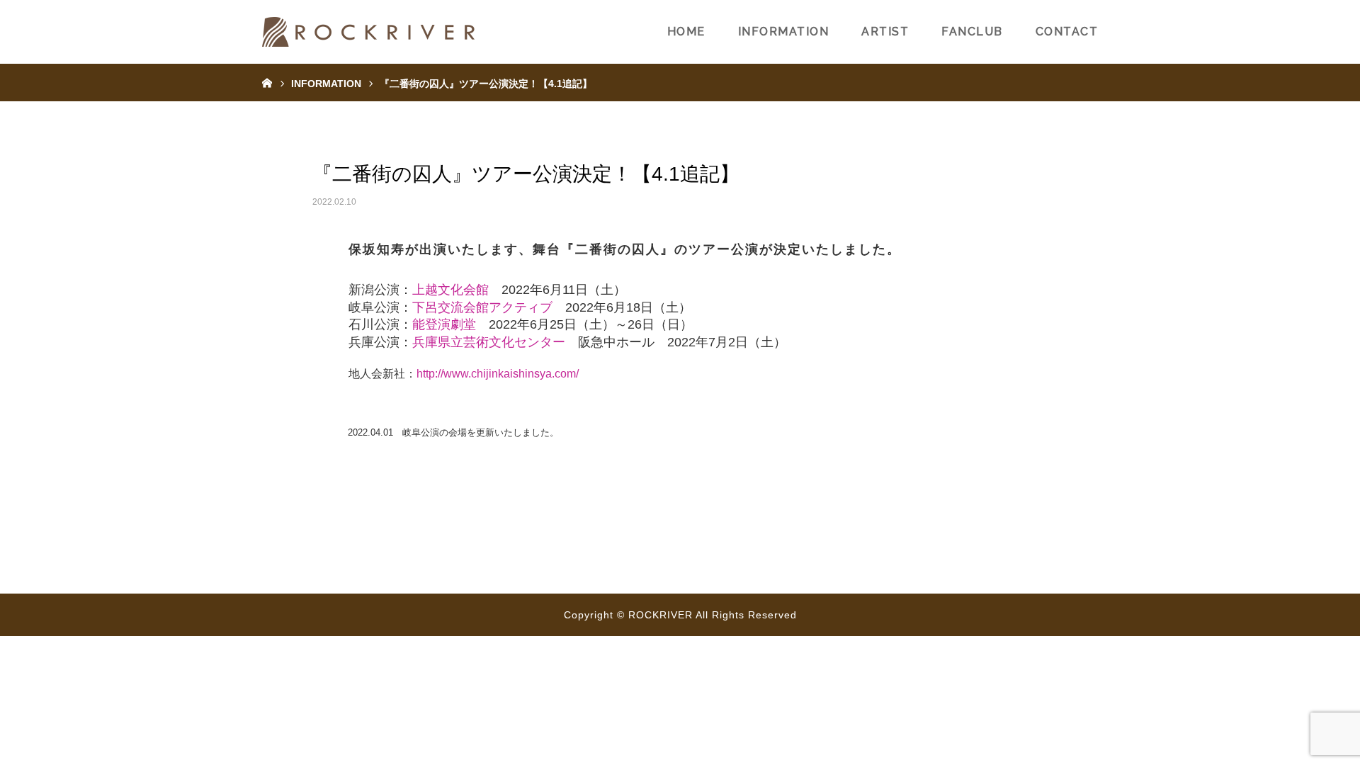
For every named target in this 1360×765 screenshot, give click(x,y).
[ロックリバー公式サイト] (368, 32)
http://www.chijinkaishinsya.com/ (497, 374)
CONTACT (1067, 31)
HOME (686, 31)
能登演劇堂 (444, 324)
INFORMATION (783, 31)
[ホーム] (267, 82)
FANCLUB (972, 31)
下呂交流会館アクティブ (482, 307)
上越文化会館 (450, 290)
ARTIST (885, 31)
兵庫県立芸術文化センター (488, 342)
